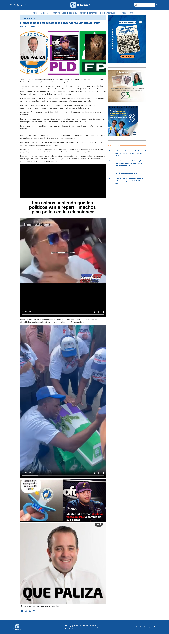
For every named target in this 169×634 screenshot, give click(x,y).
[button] (157, 5)
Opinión (123, 13)
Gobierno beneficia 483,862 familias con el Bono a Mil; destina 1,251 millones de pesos (130, 153)
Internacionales (59, 13)
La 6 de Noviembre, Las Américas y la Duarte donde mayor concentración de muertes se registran (129, 163)
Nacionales (44, 13)
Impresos (132, 13)
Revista (83, 13)
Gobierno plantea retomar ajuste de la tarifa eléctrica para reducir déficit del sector (129, 181)
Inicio (35, 13)
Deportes (93, 13)
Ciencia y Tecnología (108, 13)
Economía (73, 13)
